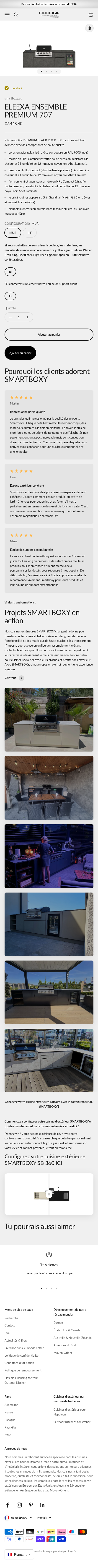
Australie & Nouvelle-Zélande (73, 1337)
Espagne (10, 1420)
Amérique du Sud (65, 1345)
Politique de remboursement (23, 1370)
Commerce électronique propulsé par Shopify (51, 1551)
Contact (10, 1325)
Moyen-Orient (63, 1353)
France (9, 1412)
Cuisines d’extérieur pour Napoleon (70, 1412)
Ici (10, 271)
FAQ (7, 1333)
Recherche (11, 1318)
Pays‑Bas (10, 1427)
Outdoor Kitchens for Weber (72, 1422)
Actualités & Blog (16, 1340)
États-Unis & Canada (67, 1330)
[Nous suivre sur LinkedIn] (42, 1505)
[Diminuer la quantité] (10, 317)
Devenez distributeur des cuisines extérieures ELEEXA (49, 4)
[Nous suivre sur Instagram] (19, 1505)
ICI (59, 1162)
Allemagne (11, 1405)
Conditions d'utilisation (19, 1363)
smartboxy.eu (13, 98)
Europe (58, 1322)
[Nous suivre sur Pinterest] (31, 1505)
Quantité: (11, 308)
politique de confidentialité (22, 1355)
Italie (8, 1435)
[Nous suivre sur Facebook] (8, 1505)
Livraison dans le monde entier (24, 1348)
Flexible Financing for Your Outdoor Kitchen (21, 1380)
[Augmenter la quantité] (27, 317)
